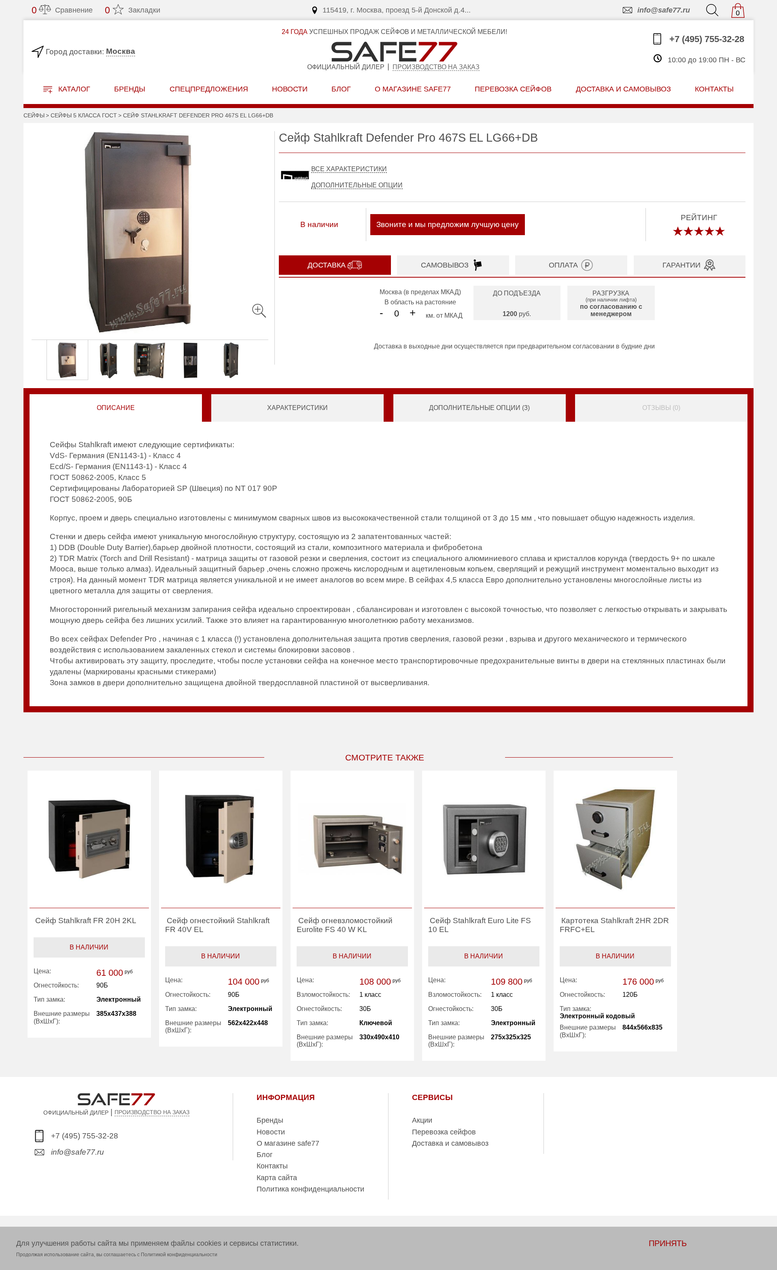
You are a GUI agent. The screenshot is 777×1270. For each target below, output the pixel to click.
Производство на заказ (436, 67)
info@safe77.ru (663, 10)
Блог (341, 89)
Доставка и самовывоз (450, 1143)
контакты (714, 89)
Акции (422, 1120)
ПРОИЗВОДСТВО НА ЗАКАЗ (152, 1112)
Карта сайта (277, 1178)
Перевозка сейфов (444, 1132)
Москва (120, 51)
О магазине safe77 (288, 1143)
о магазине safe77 (413, 89)
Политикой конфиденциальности (179, 1254)
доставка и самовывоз (623, 89)
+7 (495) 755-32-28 (705, 39)
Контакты (272, 1166)
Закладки (132, 10)
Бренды (129, 89)
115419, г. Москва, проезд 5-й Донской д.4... (397, 10)
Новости (290, 89)
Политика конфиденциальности (310, 1189)
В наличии (89, 947)
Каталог (73, 89)
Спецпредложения (209, 89)
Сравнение (62, 10)
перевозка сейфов (513, 89)
